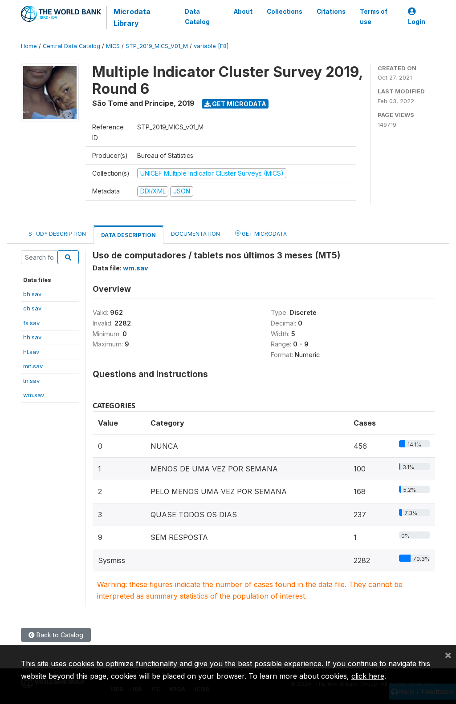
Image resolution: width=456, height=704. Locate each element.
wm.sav (33, 394)
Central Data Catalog (71, 46)
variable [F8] (211, 46)
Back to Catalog (59, 635)
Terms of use (373, 16)
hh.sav (32, 337)
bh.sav (32, 294)
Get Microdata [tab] (263, 233)
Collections (284, 11)
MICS (113, 46)
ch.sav (32, 308)
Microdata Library (132, 17)
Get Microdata (238, 104)
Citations (331, 11)
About (243, 11)
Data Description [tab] (128, 235)
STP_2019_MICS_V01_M (157, 46)
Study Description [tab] (57, 233)
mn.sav (33, 366)
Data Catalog (197, 16)
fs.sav (31, 322)
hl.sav (31, 351)
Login (416, 21)
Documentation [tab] (195, 233)
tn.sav (31, 380)
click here (367, 676)
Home (29, 46)
